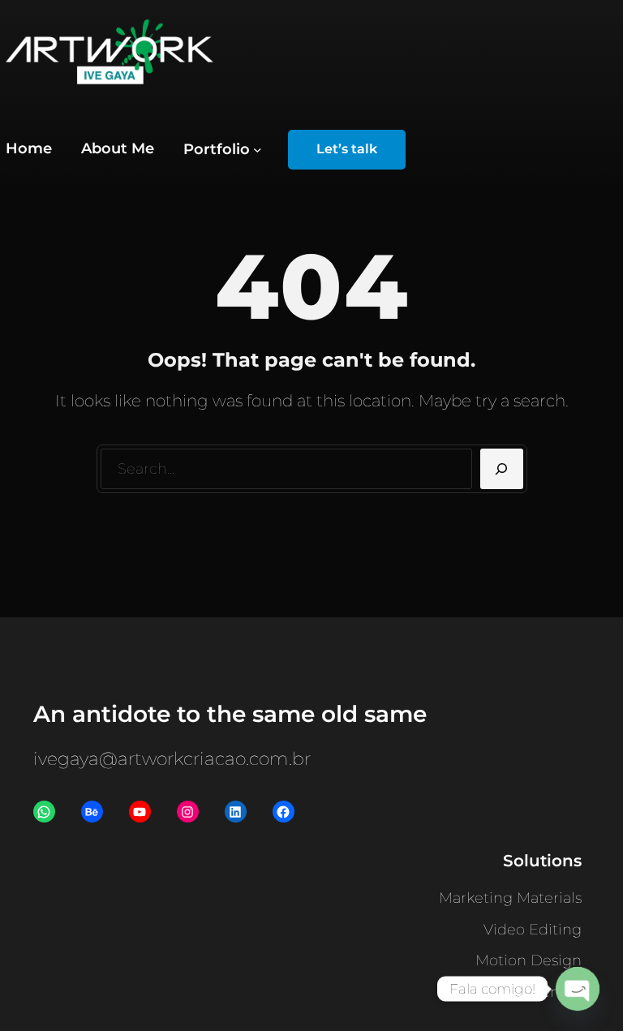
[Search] (501, 469)
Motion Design (528, 960)
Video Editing (532, 930)
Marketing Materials (510, 898)
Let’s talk (346, 149)
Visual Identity (531, 992)
